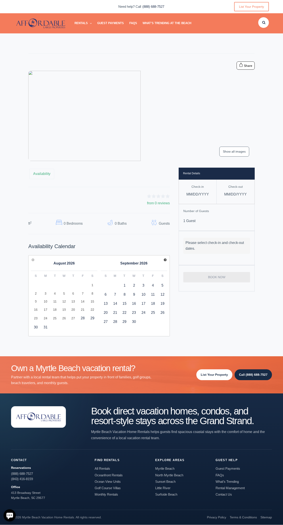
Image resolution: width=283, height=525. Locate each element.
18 (153, 303)
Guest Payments (110, 23)
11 (153, 294)
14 (115, 303)
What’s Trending (227, 481)
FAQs (133, 23)
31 (46, 327)
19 (162, 303)
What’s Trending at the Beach (167, 23)
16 (134, 303)
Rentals (81, 23)
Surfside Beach (166, 494)
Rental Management (230, 488)
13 (106, 303)
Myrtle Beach (164, 468)
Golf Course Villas (108, 488)
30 (36, 327)
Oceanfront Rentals (109, 475)
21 (115, 312)
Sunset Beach (165, 481)
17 (143, 303)
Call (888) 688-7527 (253, 374)
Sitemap (266, 517)
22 (124, 312)
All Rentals (102, 468)
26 (162, 312)
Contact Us (224, 494)
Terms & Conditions (243, 517)
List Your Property (251, 6)
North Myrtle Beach (169, 475)
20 (106, 312)
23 (134, 312)
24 (143, 312)
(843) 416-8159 (22, 479)
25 (153, 312)
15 (124, 303)
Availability (41, 174)
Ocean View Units (108, 481)
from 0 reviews (158, 203)
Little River (162, 488)
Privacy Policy (216, 517)
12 (162, 294)
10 (143, 294)
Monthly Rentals (106, 494)
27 (106, 322)
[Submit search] (263, 22)
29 (92, 318)
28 (83, 318)
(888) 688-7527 (153, 6)
